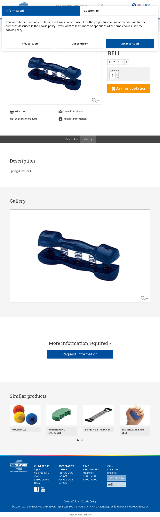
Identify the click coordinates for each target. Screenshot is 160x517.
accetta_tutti (130, 43)
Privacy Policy (71, 501)
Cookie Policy (88, 501)
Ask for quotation (130, 88)
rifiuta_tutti (30, 43)
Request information (80, 354)
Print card (20, 111)
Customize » (80, 43)
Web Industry (85, 514)
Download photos (73, 111)
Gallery (88, 139)
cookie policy (14, 30)
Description (72, 139)
